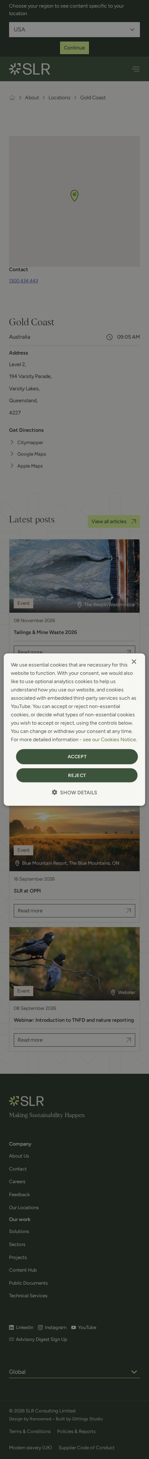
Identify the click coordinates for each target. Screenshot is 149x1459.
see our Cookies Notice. (110, 740)
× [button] (133, 661)
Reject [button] (77, 775)
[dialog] (74, 729)
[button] (74, 792)
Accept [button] (77, 756)
